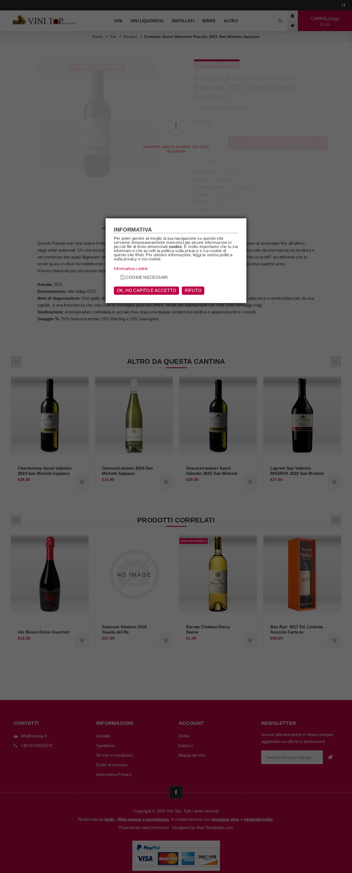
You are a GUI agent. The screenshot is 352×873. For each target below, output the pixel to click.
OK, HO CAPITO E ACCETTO (146, 290)
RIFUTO (193, 290)
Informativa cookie (131, 268)
